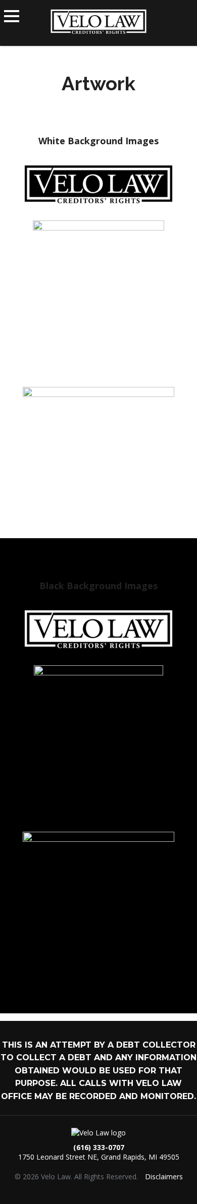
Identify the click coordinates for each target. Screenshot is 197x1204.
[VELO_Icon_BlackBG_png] (98, 907)
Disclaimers (164, 1176)
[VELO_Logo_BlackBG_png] (98, 629)
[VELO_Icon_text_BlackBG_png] (98, 741)
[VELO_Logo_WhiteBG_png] (98, 184)
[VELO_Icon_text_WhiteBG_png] (98, 296)
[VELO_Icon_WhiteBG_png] (98, 462)
